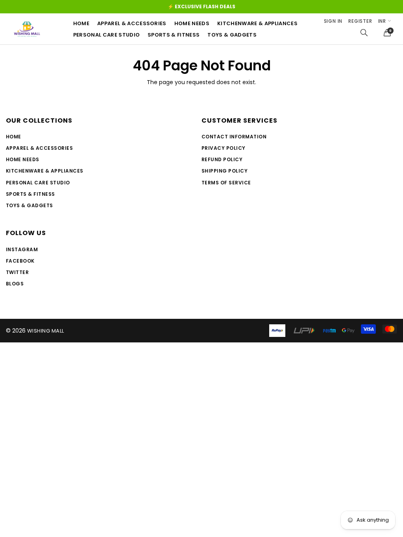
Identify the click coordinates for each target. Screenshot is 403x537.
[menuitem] (85, 23)
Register (360, 21)
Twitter (17, 272)
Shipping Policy (225, 170)
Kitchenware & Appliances (257, 23)
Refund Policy (222, 159)
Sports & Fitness (174, 35)
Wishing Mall (45, 331)
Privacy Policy (224, 148)
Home (81, 23)
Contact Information (234, 136)
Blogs (15, 283)
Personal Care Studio (38, 182)
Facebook (20, 260)
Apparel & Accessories (131, 23)
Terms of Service (226, 182)
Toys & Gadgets (232, 35)
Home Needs (191, 23)
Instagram (22, 249)
